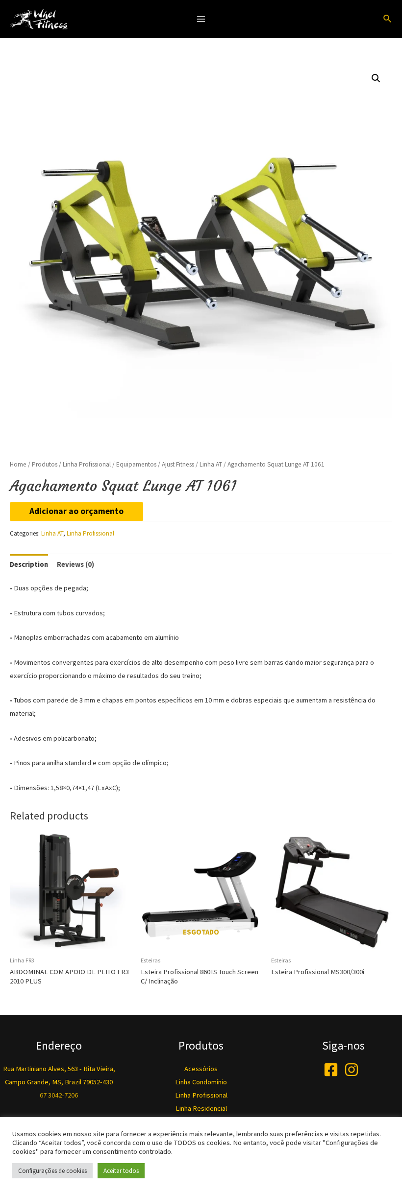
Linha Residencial (201, 1108)
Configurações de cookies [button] (52, 1171)
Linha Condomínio (201, 1081)
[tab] (29, 564)
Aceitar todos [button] (121, 1171)
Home (18, 464)
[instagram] (353, 1069)
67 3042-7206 (59, 1095)
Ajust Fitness (178, 464)
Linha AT (211, 464)
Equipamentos (136, 464)
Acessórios (201, 1068)
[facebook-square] (333, 1069)
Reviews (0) (75, 564)
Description (29, 564)
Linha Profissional (87, 464)
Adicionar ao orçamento (76, 511)
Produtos (44, 464)
